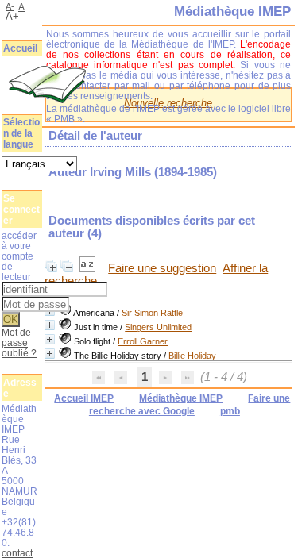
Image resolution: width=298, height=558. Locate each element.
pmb (230, 411)
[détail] (50, 325)
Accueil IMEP (84, 398)
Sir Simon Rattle (152, 312)
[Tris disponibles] (89, 268)
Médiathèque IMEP (181, 398)
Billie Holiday (192, 355)
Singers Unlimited (158, 327)
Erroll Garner (143, 341)
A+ (12, 16)
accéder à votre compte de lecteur (19, 256)
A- (10, 6)
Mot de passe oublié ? (19, 342)
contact (17, 553)
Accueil (20, 48)
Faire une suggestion (162, 268)
